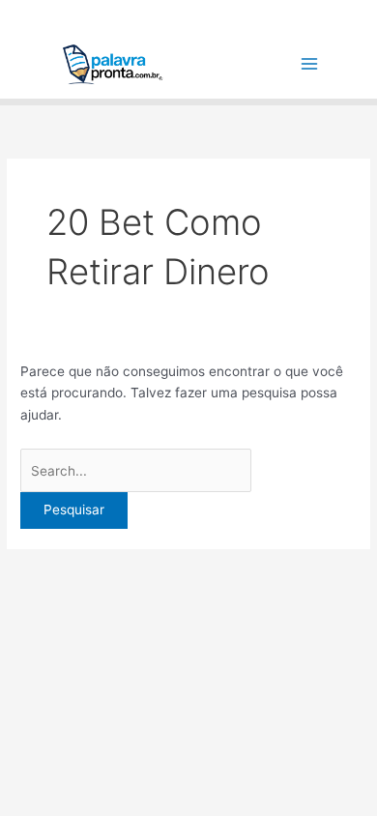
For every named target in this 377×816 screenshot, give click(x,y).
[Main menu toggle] (310, 64)
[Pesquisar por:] (135, 471)
